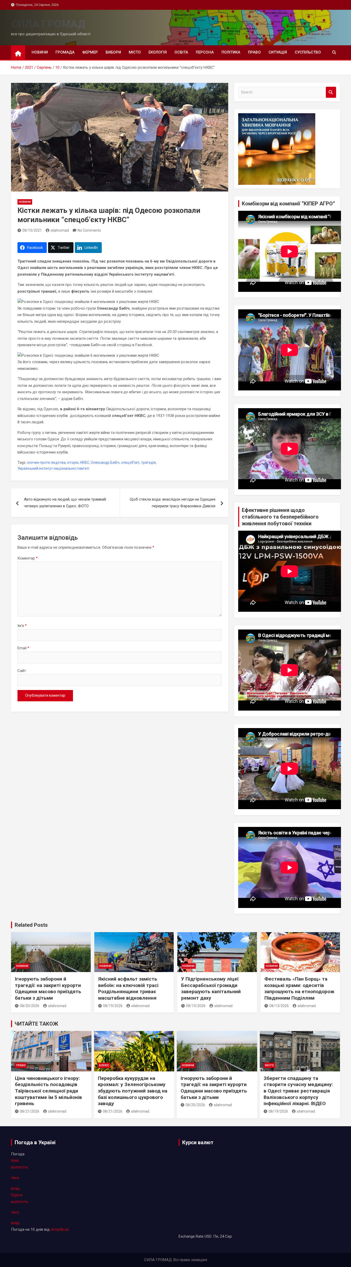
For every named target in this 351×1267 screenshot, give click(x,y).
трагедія (148, 462)
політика (230, 52)
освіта (181, 52)
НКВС (84, 462)
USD (208, 1236)
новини (40, 52)
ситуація (278, 52)
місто (135, 52)
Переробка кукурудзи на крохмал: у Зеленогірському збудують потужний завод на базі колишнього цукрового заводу (132, 1091)
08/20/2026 (29, 1006)
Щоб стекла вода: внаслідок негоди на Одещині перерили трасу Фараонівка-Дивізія (172, 502)
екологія (158, 52)
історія (72, 462)
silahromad (60, 230)
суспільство (308, 52)
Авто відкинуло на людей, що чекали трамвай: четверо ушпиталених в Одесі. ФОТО (65, 502)
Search (331, 92)
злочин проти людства (46, 462)
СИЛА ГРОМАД (48, 24)
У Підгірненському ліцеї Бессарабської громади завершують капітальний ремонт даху (211, 988)
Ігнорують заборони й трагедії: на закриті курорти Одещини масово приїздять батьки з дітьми (48, 988)
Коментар (27, 558)
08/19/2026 (113, 1006)
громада (65, 52)
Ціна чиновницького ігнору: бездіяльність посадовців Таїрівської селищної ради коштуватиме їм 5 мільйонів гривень (48, 1091)
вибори (113, 52)
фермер (90, 52)
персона (205, 52)
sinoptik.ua (60, 1229)
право (254, 52)
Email (23, 648)
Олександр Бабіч (105, 462)
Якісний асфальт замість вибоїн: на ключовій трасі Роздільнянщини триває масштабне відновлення (128, 988)
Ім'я (22, 625)
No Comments (89, 230)
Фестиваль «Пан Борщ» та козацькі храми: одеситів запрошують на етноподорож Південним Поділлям (299, 988)
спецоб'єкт (130, 462)
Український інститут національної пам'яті (53, 468)
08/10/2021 (32, 230)
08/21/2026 (29, 1111)
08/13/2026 (279, 1006)
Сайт (21, 670)
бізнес (104, 1065)
